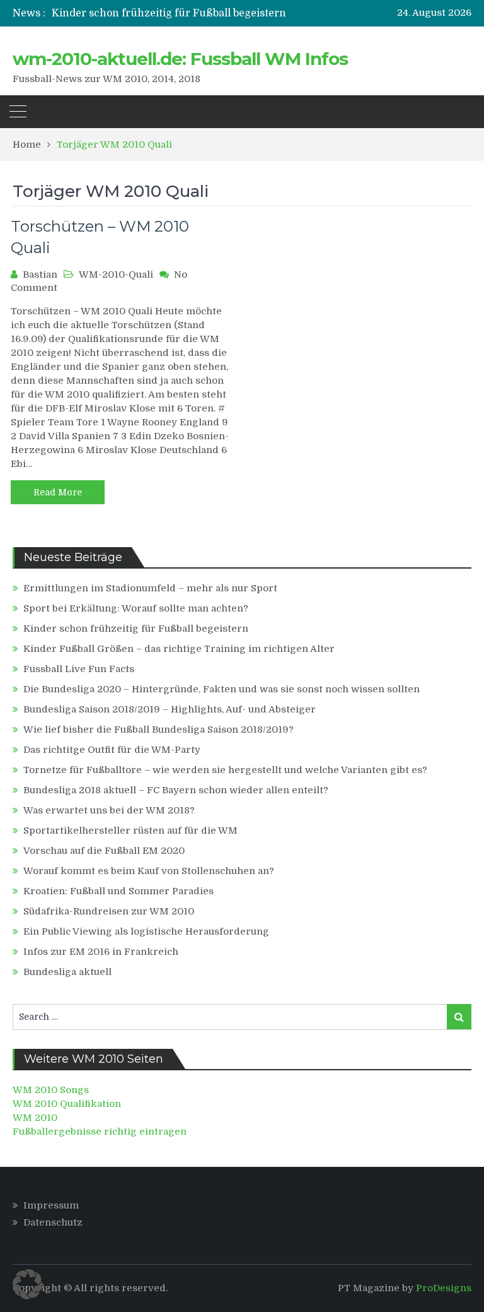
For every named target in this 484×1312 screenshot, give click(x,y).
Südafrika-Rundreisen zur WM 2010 (108, 911)
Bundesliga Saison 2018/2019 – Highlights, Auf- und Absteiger (169, 709)
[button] (27, 1284)
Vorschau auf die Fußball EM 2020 (104, 850)
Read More (57, 492)
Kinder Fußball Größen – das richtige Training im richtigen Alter (179, 648)
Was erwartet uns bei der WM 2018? (109, 810)
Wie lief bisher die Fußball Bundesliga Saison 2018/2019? (158, 729)
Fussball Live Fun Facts (78, 669)
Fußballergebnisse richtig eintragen (100, 1131)
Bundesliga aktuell (67, 972)
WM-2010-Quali (116, 274)
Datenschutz (53, 1222)
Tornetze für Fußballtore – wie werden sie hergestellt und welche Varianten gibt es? (225, 770)
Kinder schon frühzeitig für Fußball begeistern (169, 13)
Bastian (40, 274)
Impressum (51, 1205)
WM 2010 (35, 1117)
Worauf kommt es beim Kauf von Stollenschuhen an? (148, 871)
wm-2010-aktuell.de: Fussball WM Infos (180, 58)
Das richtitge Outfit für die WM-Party (111, 749)
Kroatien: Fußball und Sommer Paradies (118, 891)
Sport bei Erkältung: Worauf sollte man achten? (135, 608)
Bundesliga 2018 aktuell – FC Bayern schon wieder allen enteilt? (175, 790)
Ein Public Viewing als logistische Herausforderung (146, 931)
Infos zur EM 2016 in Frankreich (100, 951)
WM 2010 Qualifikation (67, 1103)
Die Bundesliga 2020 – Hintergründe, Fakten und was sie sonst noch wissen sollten (221, 689)
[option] (187, 13)
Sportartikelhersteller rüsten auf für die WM (130, 830)
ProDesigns (443, 1288)
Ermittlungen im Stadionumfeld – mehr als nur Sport (150, 588)
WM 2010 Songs (51, 1090)
